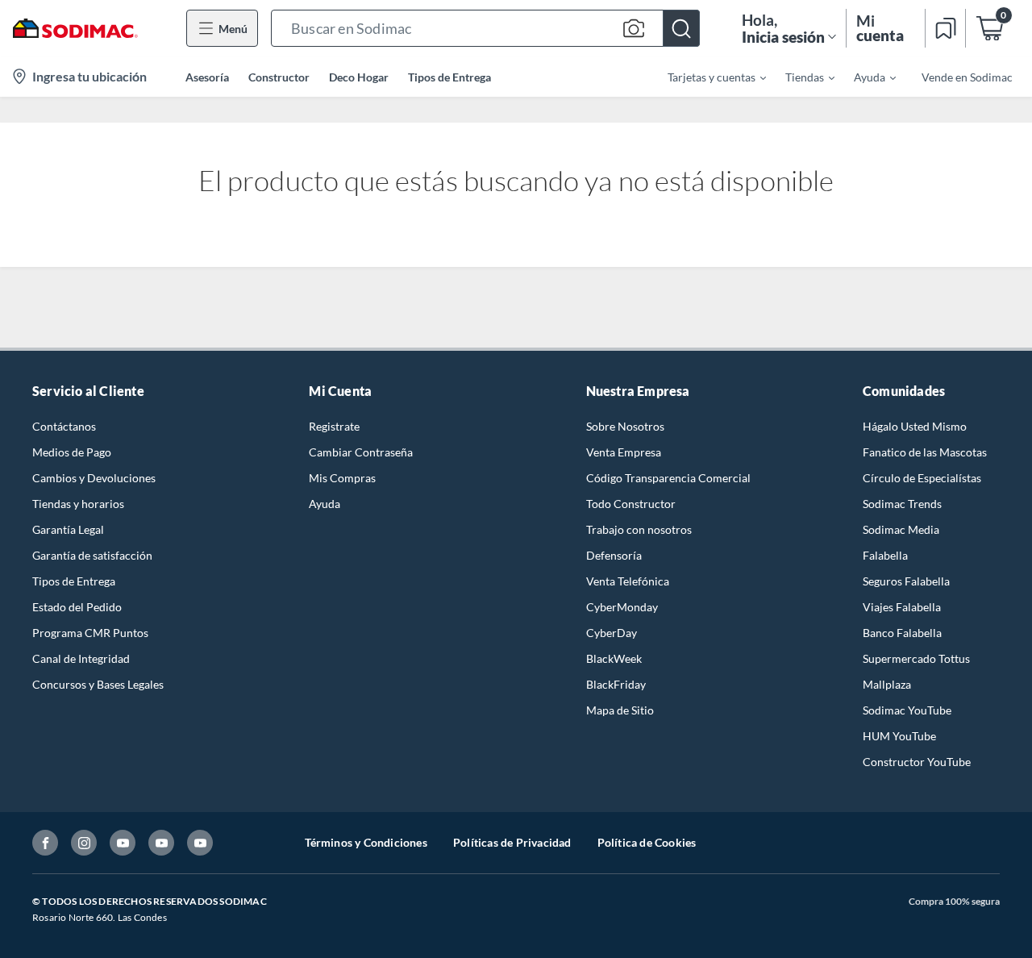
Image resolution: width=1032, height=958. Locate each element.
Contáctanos (64, 426)
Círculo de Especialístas (922, 478)
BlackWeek (614, 658)
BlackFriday (616, 684)
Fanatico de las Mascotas (925, 452)
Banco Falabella (902, 632)
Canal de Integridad (81, 658)
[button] (485, 28)
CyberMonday (622, 607)
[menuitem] (707, 77)
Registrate (334, 426)
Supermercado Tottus (916, 658)
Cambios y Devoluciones (94, 478)
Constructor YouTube (917, 761)
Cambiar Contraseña (361, 452)
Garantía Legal (68, 529)
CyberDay (611, 632)
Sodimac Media (901, 529)
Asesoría (207, 77)
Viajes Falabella (902, 607)
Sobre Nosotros (625, 426)
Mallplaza (887, 684)
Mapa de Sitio (620, 710)
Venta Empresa (623, 452)
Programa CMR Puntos (90, 632)
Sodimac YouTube (907, 710)
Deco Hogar (359, 77)
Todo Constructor (631, 503)
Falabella (885, 555)
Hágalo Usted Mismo (915, 426)
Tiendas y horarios (78, 503)
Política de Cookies (647, 842)
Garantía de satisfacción (92, 555)
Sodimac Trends (902, 503)
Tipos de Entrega (449, 77)
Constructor (279, 77)
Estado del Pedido (77, 607)
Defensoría (614, 555)
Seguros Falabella (906, 581)
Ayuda (324, 503)
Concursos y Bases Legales (98, 684)
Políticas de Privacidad (512, 842)
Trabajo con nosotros (639, 529)
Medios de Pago (71, 452)
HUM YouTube (899, 736)
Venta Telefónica (627, 581)
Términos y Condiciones (366, 842)
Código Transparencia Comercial (668, 478)
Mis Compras (342, 478)
